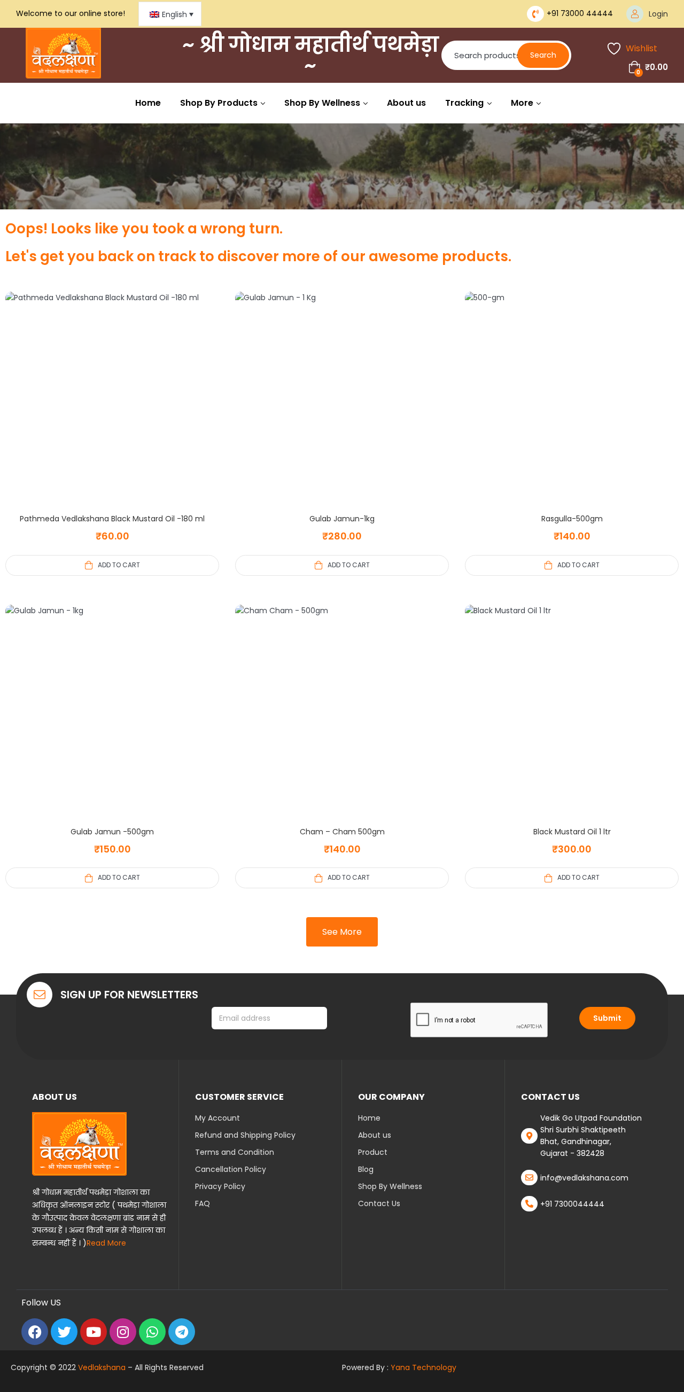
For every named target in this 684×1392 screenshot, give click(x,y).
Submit (607, 1018)
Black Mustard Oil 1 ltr (572, 831)
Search (543, 55)
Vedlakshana (102, 1367)
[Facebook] (34, 1331)
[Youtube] (93, 1331)
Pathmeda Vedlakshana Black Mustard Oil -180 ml (112, 518)
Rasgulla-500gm (572, 518)
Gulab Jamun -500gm (112, 831)
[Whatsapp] (152, 1331)
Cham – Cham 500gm (342, 831)
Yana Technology (423, 1367)
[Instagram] (123, 1331)
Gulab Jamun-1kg (342, 518)
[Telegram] (181, 1331)
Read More (106, 1243)
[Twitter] (64, 1331)
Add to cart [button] (119, 564)
